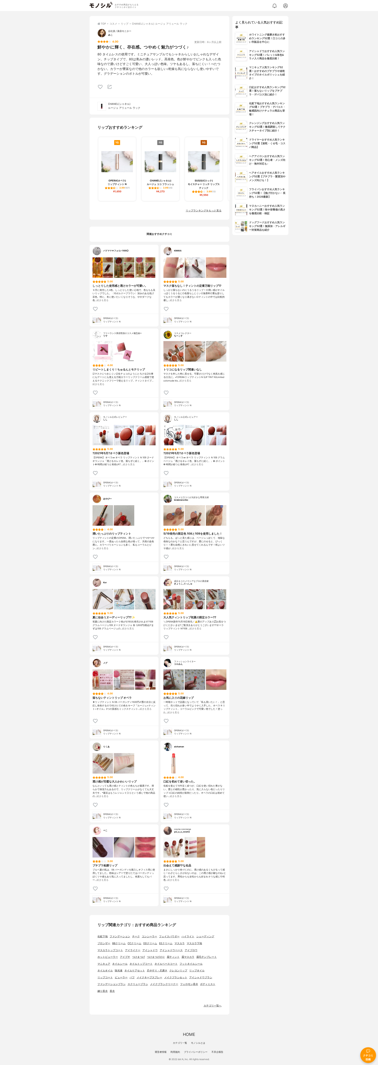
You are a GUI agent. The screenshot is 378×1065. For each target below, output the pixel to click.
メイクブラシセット (175, 977)
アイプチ (125, 956)
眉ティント (173, 956)
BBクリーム (119, 943)
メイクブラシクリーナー (164, 984)
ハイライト (188, 936)
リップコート (105, 977)
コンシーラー (149, 936)
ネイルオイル (105, 970)
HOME (189, 1034)
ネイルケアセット (134, 970)
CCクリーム (134, 943)
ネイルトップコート (141, 963)
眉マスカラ (188, 956)
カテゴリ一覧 (180, 1042)
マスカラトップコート (110, 950)
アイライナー (132, 950)
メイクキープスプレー (149, 977)
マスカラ (179, 943)
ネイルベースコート (166, 963)
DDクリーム (150, 943)
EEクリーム (165, 943)
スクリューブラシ (138, 984)
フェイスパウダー (169, 936)
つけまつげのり (156, 956)
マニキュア (103, 963)
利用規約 (175, 1051)
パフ (132, 977)
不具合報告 (217, 1051)
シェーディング (205, 936)
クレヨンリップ (178, 970)
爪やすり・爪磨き (157, 970)
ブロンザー (103, 943)
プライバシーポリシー (196, 1051)
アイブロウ (191, 950)
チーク (136, 936)
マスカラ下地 (194, 943)
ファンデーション (120, 936)
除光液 (118, 970)
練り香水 (102, 991)
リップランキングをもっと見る (203, 210)
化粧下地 (102, 936)
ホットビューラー (107, 956)
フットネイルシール (191, 963)
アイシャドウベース (171, 950)
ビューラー (121, 977)
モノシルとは (198, 1042)
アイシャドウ (150, 950)
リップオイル (197, 970)
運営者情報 (161, 1051)
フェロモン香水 (189, 984)
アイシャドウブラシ (200, 977)
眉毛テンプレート (206, 956)
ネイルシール (120, 963)
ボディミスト (207, 984)
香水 (112, 991)
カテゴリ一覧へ (212, 1005)
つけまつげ (138, 956)
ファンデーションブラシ (111, 984)
